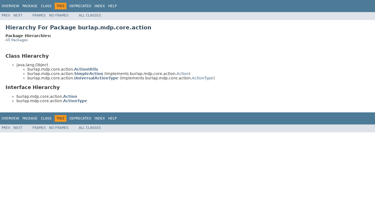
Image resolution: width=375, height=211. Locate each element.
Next (17, 15)
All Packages (16, 40)
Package (30, 6)
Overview (10, 6)
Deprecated (80, 6)
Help (112, 6)
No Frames (59, 15)
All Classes (90, 15)
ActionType (202, 78)
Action (183, 73)
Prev (6, 15)
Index (99, 6)
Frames (39, 15)
